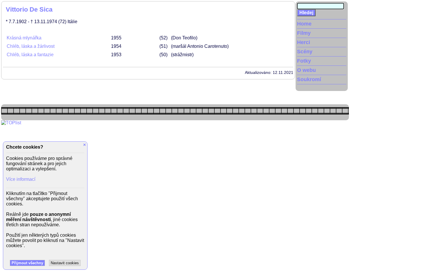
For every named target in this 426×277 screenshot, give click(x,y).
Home (304, 24)
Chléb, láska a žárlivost (30, 46)
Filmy (304, 33)
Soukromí (309, 79)
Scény (304, 51)
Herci (303, 42)
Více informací (20, 179)
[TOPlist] (11, 122)
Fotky (304, 61)
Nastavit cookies (65, 263)
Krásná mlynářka (24, 37)
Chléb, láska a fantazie (30, 54)
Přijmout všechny (27, 263)
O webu (306, 70)
